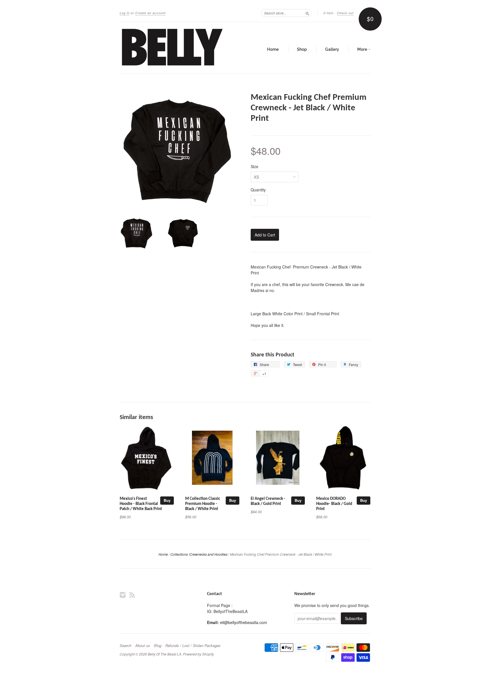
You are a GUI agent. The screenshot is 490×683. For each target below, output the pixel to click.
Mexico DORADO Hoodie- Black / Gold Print (334, 504)
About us (142, 646)
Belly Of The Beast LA (164, 654)
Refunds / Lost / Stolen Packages (193, 646)
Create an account (150, 13)
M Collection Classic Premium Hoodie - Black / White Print (202, 504)
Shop (302, 49)
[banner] (172, 47)
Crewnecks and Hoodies (208, 554)
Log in (125, 13)
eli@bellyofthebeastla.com (243, 622)
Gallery (332, 49)
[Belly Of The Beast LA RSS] (132, 594)
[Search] (307, 12)
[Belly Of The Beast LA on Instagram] (123, 594)
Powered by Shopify (198, 654)
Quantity (258, 189)
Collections (179, 554)
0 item (328, 13)
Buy (167, 500)
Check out (345, 13)
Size (254, 166)
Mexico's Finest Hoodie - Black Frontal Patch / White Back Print (141, 504)
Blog (157, 646)
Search (125, 646)
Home (273, 49)
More (362, 49)
